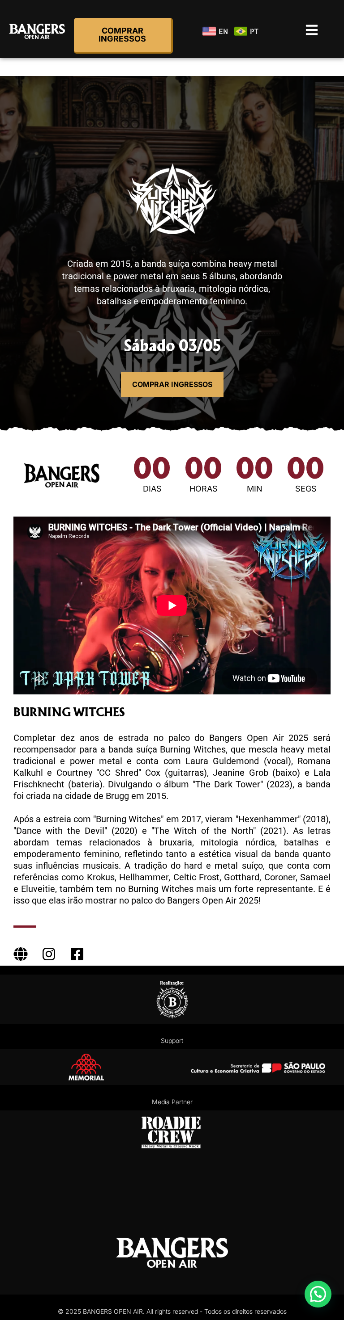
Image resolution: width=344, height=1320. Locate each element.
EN (221, 31)
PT (252, 31)
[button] (318, 1294)
